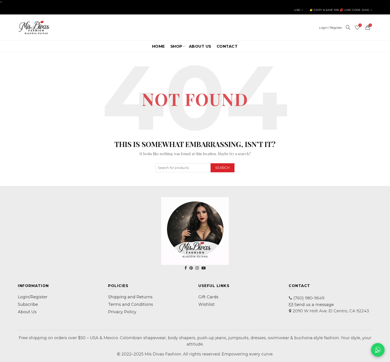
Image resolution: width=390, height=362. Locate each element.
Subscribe (28, 304)
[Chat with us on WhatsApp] (378, 350)
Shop (176, 46)
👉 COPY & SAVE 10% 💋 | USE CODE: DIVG (339, 10)
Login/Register (32, 296)
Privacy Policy (122, 311)
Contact (227, 46)
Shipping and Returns (130, 296)
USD (297, 10)
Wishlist (360, 25)
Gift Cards (208, 296)
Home (158, 46)
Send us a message (314, 304)
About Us (200, 46)
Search (222, 168)
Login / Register (330, 27)
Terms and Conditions (130, 304)
